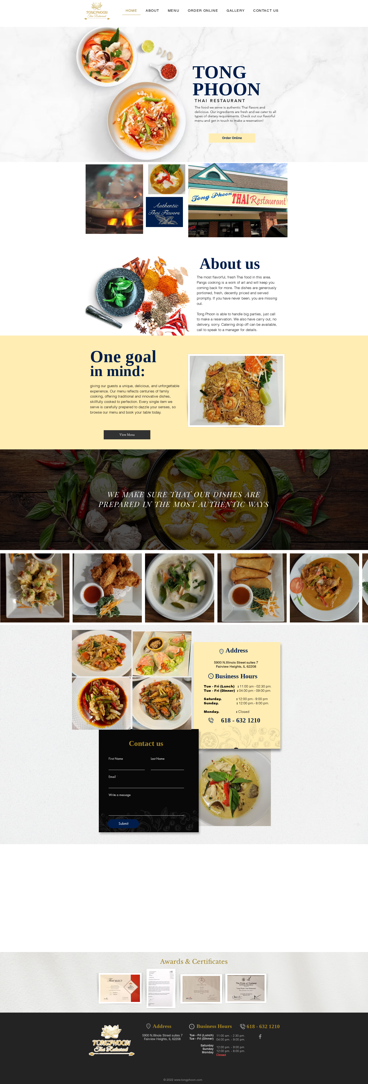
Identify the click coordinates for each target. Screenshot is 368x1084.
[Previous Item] (7, 588)
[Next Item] (360, 588)
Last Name (157, 758)
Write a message (120, 794)
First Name (116, 758)
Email (112, 776)
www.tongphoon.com (188, 1079)
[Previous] (24, 94)
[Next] (344, 94)
